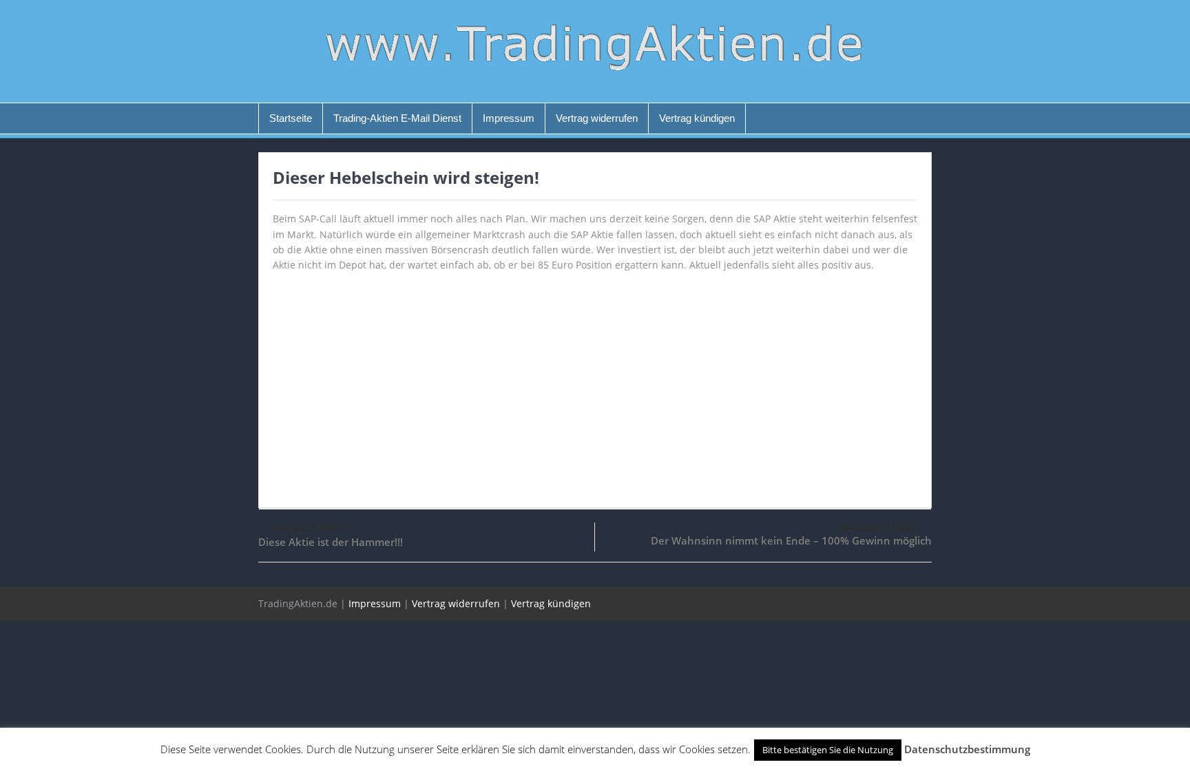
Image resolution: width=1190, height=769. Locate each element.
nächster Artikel (877, 526)
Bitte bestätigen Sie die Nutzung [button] (827, 750)
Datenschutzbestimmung (967, 749)
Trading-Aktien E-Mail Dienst (397, 118)
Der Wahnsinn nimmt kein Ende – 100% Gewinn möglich (791, 540)
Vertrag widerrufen (597, 118)
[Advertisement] (595, 383)
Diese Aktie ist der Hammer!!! (330, 542)
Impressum (508, 118)
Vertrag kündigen (697, 118)
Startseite (290, 118)
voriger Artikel (309, 526)
